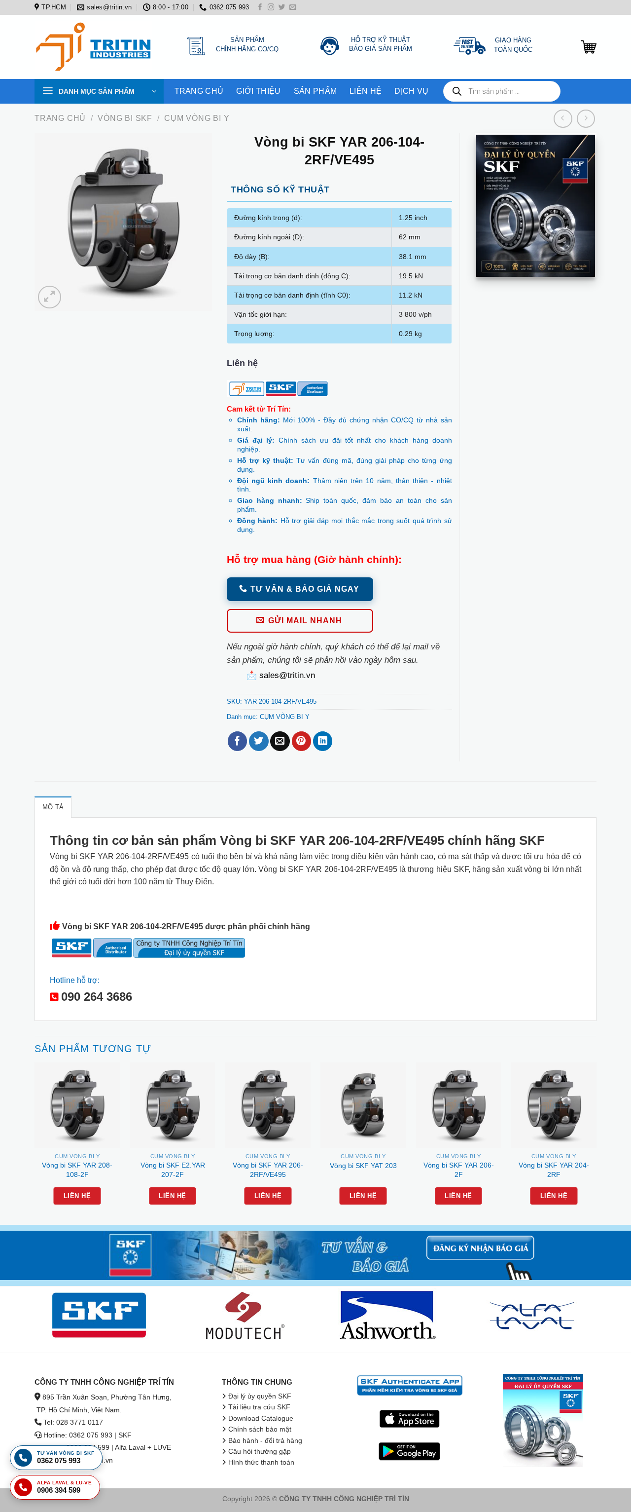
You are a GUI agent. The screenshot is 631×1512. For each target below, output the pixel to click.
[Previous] (35, 1142)
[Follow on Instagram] (271, 7)
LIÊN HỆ (366, 91)
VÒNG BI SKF (125, 118)
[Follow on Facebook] (260, 7)
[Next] (596, 1142)
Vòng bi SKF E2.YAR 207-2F (172, 1169)
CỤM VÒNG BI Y (196, 118)
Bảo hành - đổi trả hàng (265, 1440)
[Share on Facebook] (237, 741)
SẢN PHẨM (315, 91)
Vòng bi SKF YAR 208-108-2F (77, 1169)
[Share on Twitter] (258, 741)
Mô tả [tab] (53, 807)
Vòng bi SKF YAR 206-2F (458, 1169)
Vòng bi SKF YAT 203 (363, 1166)
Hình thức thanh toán (261, 1462)
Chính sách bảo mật (259, 1429)
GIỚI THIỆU (258, 91)
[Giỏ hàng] (588, 47)
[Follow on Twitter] (282, 7)
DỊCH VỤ (411, 91)
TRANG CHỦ (199, 91)
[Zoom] (49, 297)
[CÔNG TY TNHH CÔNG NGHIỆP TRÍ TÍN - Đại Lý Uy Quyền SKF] (96, 47)
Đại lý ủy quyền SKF (259, 1396)
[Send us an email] (292, 7)
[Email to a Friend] (279, 741)
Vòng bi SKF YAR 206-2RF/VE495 (268, 1169)
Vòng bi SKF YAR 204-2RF (554, 1169)
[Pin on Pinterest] (301, 741)
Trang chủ (60, 118)
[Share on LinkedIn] (322, 741)
